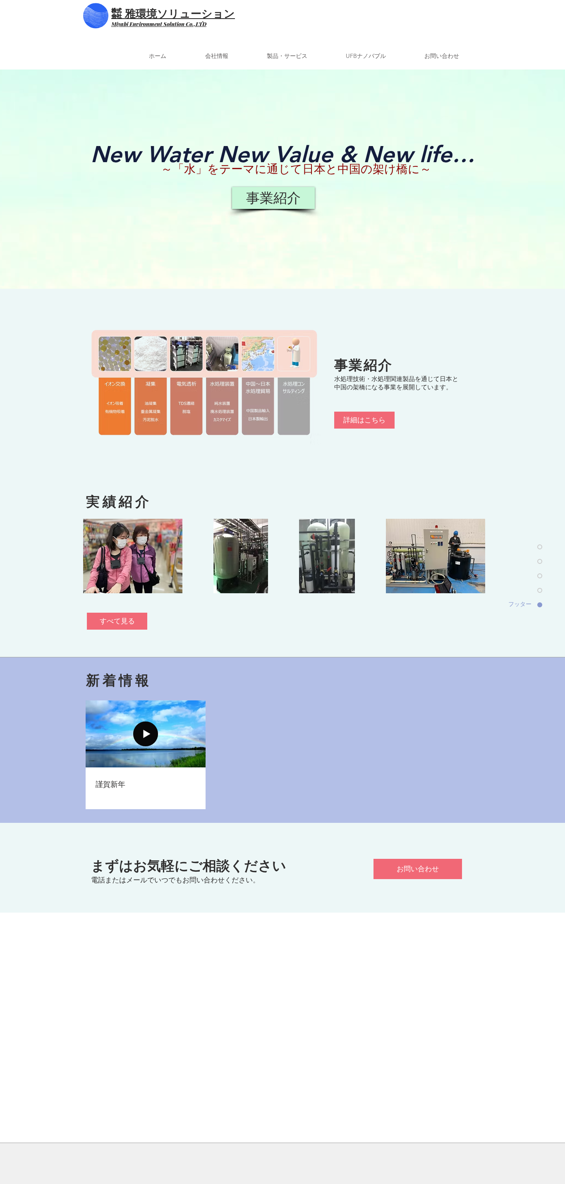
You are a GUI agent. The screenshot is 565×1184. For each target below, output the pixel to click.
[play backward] (93, 556)
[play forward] (478, 556)
